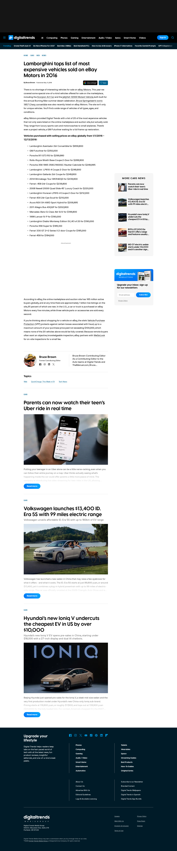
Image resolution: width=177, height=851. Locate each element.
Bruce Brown (30, 83)
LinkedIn (101, 735)
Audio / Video (81, 758)
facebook (40, 364)
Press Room (141, 821)
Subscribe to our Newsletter (132, 782)
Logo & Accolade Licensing (86, 799)
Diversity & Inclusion (121, 826)
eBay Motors (84, 89)
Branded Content (128, 786)
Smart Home (81, 762)
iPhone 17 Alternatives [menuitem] (123, 46)
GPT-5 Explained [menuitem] (165, 46)
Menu (4, 37)
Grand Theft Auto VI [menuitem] (22, 46)
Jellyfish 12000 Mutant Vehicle (78, 96)
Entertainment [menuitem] (88, 38)
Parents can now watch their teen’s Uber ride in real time (138, 186)
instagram (45, 364)
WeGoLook (99, 335)
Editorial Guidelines (83, 794)
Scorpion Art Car (45, 96)
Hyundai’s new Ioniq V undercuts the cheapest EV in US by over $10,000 (138, 218)
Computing (80, 749)
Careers (117, 816)
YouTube (86, 735)
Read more (32, 486)
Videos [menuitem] (142, 38)
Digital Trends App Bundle (131, 799)
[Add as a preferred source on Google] (90, 83)
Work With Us (119, 821)
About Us (79, 782)
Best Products (126, 762)
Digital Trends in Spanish (130, 794)
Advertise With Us (83, 790)
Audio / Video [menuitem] (105, 38)
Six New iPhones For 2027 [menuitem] (44, 46)
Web (25, 381)
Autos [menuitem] (118, 38)
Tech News (63, 381)
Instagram (75, 735)
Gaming (79, 753)
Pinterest (96, 735)
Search (172, 37)
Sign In (163, 37)
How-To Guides (127, 766)
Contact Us (80, 786)
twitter (53, 364)
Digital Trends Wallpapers (131, 790)
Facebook (70, 735)
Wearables (125, 749)
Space (123, 753)
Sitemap (140, 826)
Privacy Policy (123, 301)
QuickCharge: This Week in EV (43, 381)
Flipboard (106, 735)
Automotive (81, 771)
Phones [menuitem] (64, 38)
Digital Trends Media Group (38, 841)
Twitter (80, 735)
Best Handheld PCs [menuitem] (81, 46)
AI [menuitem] (42, 38)
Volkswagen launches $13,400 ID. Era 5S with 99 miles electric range (138, 203)
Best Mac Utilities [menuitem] (64, 46)
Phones (79, 745)
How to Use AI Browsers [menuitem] (102, 46)
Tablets (124, 745)
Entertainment (82, 766)
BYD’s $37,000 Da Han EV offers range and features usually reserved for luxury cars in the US (138, 234)
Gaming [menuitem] (74, 38)
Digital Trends (17, 41)
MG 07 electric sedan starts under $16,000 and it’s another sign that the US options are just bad (138, 249)
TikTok (91, 735)
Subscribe (143, 295)
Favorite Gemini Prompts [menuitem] (145, 46)
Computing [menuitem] (52, 38)
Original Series (127, 771)
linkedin (49, 364)
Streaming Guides (128, 758)
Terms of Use (118, 831)
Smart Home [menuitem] (130, 38)
